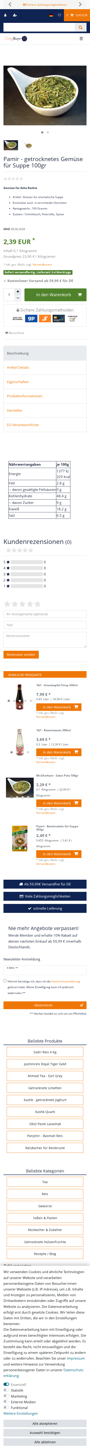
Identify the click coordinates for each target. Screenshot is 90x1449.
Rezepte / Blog (45, 1254)
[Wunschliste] (59, 15)
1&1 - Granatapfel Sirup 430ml (57, 685)
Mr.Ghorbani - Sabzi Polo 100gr (57, 775)
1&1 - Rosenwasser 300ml (53, 730)
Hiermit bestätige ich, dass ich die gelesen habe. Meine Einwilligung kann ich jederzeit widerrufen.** (44, 987)
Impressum (76, 1358)
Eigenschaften (18, 381)
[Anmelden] (6, 15)
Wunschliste (16, 333)
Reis (45, 1194)
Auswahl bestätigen (45, 1432)
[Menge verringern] (18, 298)
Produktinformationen (24, 396)
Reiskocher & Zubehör (45, 1230)
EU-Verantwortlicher (23, 424)
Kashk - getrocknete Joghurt (45, 1100)
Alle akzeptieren (45, 1423)
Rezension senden (21, 654)
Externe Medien (23, 1402)
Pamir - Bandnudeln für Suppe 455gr (57, 828)
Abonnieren (43, 1005)
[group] (20, 697)
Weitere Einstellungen (20, 1413)
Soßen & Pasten (45, 1218)
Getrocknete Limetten (45, 1088)
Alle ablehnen (45, 1442)
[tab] (45, 353)
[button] (9, 4)
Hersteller (14, 410)
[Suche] (81, 27)
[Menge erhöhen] (18, 291)
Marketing (19, 1396)
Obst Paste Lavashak (45, 1124)
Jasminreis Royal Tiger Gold (45, 1064)
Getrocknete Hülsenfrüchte (45, 1242)
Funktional (19, 1407)
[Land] (51, 15)
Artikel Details (18, 367)
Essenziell (18, 1384)
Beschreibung (18, 353)
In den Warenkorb (53, 294)
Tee (45, 1182)
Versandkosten (42, 264)
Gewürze (45, 1206)
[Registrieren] (15, 15)
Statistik (17, 1390)
